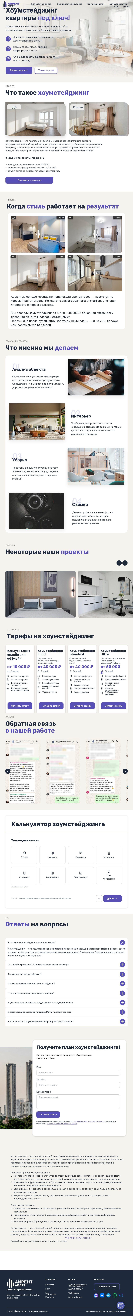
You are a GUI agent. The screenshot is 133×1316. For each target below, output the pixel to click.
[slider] (94, 273)
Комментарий (43, 1092)
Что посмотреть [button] (95, 4)
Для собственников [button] (41, 4)
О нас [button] (126, 6)
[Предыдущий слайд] (119, 563)
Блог (116, 6)
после (118, 256)
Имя (38, 1067)
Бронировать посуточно (69, 4)
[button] (19, 70)
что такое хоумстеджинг (78, 1237)
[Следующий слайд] (125, 563)
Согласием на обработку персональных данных (89, 1121)
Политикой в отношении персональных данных (62, 1123)
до (70, 256)
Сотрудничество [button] (118, 4)
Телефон (40, 1079)
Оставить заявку (48, 1114)
